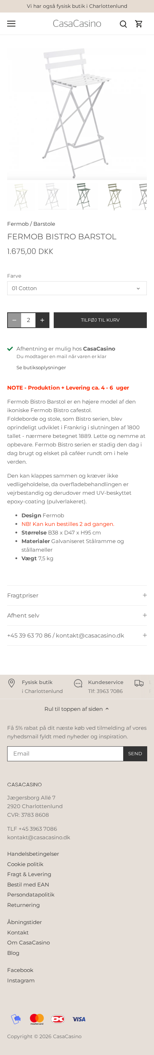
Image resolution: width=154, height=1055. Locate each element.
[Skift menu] (11, 23)
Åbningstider (24, 922)
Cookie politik (25, 864)
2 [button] (26, 164)
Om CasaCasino (28, 942)
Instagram (21, 980)
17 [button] (134, 164)
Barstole (44, 223)
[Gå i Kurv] (139, 23)
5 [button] (48, 164)
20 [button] (69, 172)
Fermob (18, 223)
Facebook (20, 970)
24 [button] (98, 172)
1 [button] (19, 164)
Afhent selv (23, 615)
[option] (77, 114)
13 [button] (105, 164)
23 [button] (91, 172)
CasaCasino (67, 1036)
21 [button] (77, 172)
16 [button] (127, 164)
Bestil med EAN (28, 884)
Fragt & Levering (29, 874)
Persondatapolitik (30, 894)
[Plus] (42, 320)
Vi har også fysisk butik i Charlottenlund (77, 6)
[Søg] (123, 23)
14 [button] (112, 164)
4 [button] (41, 164)
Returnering (23, 905)
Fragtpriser (22, 595)
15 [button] (120, 164)
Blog (13, 952)
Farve (14, 276)
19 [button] (62, 172)
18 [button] (55, 172)
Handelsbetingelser (33, 853)
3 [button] (34, 164)
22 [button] (84, 172)
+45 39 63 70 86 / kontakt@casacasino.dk (65, 635)
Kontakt (18, 932)
